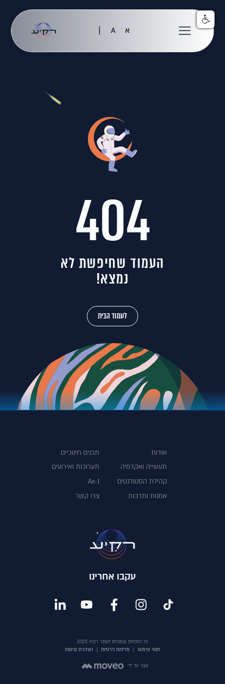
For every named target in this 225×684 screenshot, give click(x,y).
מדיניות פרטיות (115, 649)
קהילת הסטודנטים (142, 481)
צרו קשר (87, 496)
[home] (41, 31)
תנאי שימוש (149, 649)
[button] (185, 31)
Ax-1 (93, 481)
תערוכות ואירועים (75, 466)
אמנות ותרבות (147, 496)
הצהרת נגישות (79, 649)
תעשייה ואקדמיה (143, 466)
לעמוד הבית (112, 316)
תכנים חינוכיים (80, 452)
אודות (159, 452)
